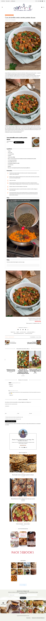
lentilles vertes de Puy (19, 333)
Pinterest (40, 1)
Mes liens (8, 1)
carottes (13, 332)
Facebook (36, 1)
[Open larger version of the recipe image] (35, 142)
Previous (5, 360)
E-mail (18, 413)
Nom (6, 413)
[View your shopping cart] (42, 7)
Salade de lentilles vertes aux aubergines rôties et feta (35, 371)
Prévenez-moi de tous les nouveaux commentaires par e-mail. (14, 417)
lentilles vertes (30, 332)
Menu (44, 7)
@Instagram (3, 604)
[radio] (35, 321)
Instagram (38, 1)
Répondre (11, 386)
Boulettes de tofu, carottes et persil (11, 370)
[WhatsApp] (28, 330)
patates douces (28, 333)
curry (17, 332)
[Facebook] (21, 330)
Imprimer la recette (19, 142)
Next (41, 360)
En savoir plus (23, 445)
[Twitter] (23, 330)
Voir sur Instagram (23, 584)
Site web (30, 413)
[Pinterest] (25, 330)
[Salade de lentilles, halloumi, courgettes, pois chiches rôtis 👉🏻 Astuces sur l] (20, 571)
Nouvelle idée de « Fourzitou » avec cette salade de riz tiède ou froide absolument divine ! (23, 372)
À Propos (3, 1)
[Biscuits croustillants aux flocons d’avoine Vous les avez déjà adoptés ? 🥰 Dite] (33, 571)
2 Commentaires (13, 19)
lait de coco (23, 332)
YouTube (42, 1)
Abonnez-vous (23, 597)
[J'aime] (18, 330)
